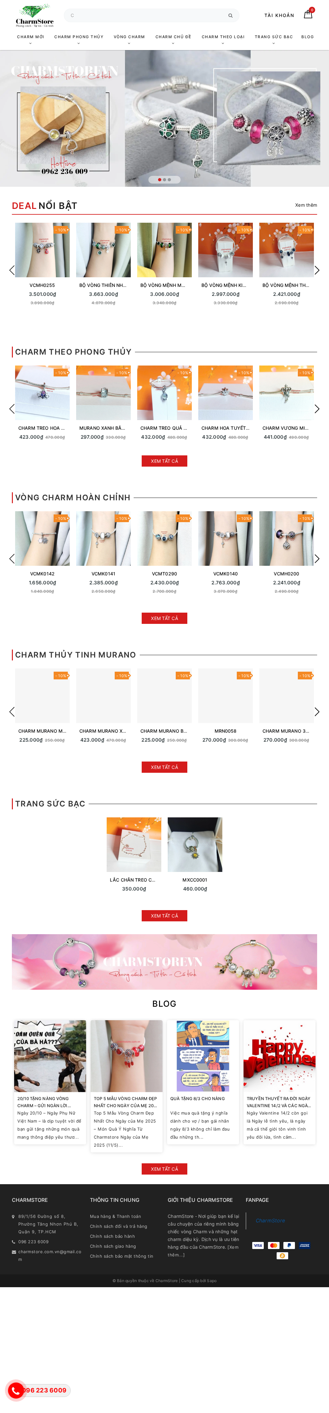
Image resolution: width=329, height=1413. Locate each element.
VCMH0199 (42, 573)
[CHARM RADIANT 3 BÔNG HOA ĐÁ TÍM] (164, 393)
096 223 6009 (33, 1241)
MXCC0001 (194, 880)
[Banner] (164, 962)
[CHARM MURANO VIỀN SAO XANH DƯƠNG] (103, 695)
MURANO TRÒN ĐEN (286, 731)
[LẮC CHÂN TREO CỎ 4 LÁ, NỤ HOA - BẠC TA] (134, 844)
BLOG (307, 36)
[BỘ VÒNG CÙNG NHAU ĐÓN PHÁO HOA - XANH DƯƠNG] (286, 250)
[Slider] (164, 118)
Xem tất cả (164, 461)
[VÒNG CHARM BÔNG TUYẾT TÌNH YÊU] (164, 538)
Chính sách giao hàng (113, 1246)
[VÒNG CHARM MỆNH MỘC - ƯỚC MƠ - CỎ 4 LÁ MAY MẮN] (225, 250)
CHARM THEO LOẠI (223, 36)
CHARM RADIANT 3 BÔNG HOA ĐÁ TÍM (183, 428)
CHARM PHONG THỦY (78, 36)
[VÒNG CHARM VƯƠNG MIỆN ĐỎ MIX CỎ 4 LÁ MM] (286, 538)
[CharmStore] (35, 15)
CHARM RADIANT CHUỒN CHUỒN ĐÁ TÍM (125, 428)
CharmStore (270, 1221)
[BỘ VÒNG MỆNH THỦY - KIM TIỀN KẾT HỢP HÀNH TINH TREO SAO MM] (42, 250)
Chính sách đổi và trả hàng (118, 1226)
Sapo (212, 1280)
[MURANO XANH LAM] (225, 695)
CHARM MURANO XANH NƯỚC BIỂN (58, 731)
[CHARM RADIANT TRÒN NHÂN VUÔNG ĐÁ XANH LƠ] (42, 393)
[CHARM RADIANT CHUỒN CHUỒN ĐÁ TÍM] (103, 393)
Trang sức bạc (50, 803)
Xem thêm (306, 205)
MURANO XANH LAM (225, 731)
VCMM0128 (225, 285)
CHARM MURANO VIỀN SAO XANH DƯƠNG (126, 731)
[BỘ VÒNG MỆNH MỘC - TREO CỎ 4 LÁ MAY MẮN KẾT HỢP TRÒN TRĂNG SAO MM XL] (103, 250)
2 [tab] (164, 179)
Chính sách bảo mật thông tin (122, 1256)
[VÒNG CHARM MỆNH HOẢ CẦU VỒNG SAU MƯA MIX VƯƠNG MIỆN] (42, 538)
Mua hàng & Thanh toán (115, 1216)
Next (317, 270)
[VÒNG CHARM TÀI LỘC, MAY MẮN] (103, 538)
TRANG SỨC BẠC (274, 36)
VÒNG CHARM (129, 36)
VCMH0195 (286, 573)
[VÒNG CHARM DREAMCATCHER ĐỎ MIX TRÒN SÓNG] (225, 538)
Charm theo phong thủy (73, 352)
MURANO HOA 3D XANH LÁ (170, 731)
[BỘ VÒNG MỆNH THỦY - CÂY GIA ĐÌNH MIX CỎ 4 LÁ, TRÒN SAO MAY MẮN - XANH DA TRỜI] (164, 250)
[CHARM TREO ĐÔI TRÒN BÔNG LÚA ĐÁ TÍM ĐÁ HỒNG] (225, 393)
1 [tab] (159, 179)
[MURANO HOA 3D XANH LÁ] (164, 695)
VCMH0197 (103, 573)
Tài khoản (279, 15)
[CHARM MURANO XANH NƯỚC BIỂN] (42, 695)
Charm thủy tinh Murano (76, 654)
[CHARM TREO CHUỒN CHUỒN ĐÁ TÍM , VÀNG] (286, 393)
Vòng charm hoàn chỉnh (72, 497)
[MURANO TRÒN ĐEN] (286, 695)
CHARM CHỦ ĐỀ (173, 36)
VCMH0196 (225, 573)
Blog (164, 1004)
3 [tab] (169, 179)
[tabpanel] (164, 118)
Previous (12, 270)
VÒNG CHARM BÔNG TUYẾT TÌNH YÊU (182, 573)
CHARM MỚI (30, 36)
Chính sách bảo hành (112, 1236)
